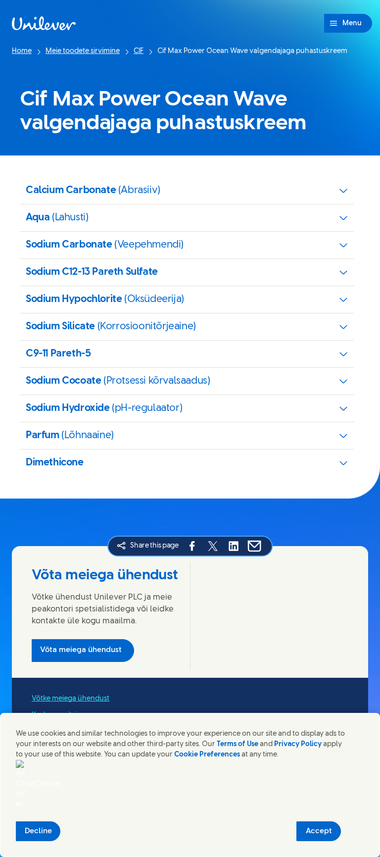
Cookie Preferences (207, 754)
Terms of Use (237, 744)
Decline (38, 831)
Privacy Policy (298, 744)
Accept (319, 831)
